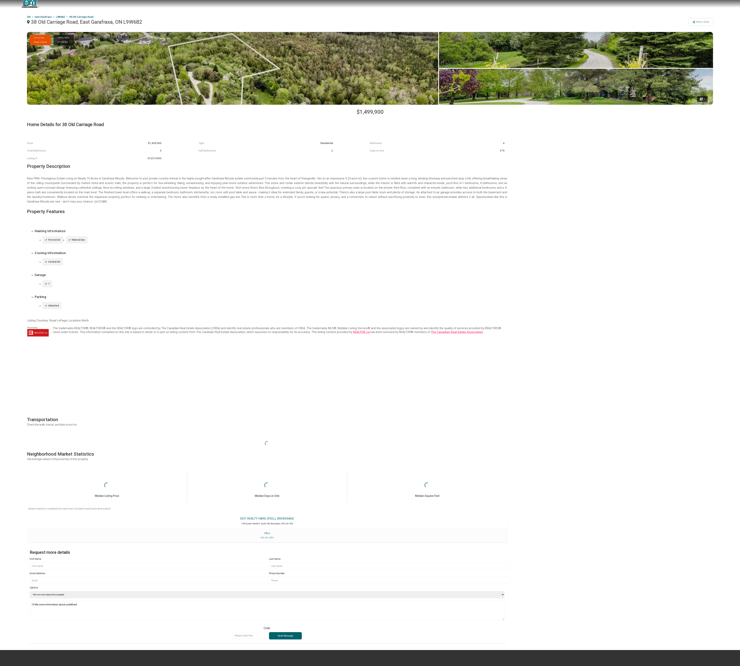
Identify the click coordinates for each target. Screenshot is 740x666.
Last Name (275, 559)
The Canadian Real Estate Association (457, 332)
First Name (35, 559)
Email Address (37, 573)
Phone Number (277, 573)
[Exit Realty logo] (30, 4)
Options (34, 587)
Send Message (285, 635)
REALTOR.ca (361, 332)
